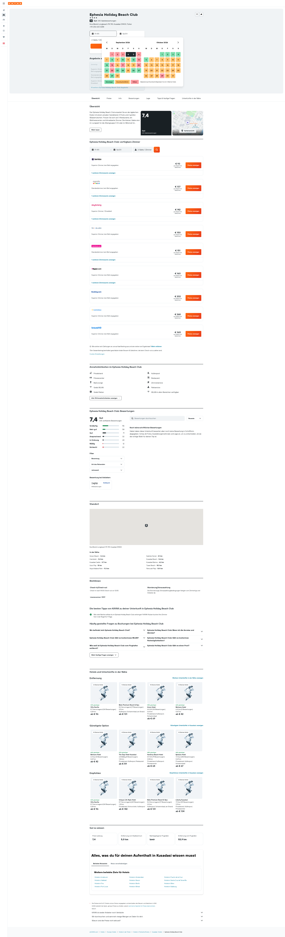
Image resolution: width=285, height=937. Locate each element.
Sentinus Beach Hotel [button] (155, 755)
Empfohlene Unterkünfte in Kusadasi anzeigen (186, 773)
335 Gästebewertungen (107, 21)
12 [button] (133, 60)
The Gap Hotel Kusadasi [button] (127, 755)
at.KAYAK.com (94, 932)
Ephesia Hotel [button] (181, 755)
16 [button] (117, 65)
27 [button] (139, 70)
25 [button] (128, 70)
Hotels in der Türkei (125, 932)
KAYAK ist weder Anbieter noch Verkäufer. (108, 912)
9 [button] (117, 60)
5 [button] (133, 54)
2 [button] (117, 54)
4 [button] (128, 54)
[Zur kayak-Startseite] (15, 3)
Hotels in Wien (169, 883)
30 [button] (117, 76)
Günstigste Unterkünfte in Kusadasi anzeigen (186, 725)
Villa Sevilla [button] (95, 707)
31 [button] (173, 76)
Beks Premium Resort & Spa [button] (129, 705)
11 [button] (128, 60)
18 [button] (128, 65)
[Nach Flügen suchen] (4, 10)
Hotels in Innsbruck (101, 877)
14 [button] (107, 65)
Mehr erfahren (156, 346)
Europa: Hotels (111, 932)
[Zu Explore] (4, 26)
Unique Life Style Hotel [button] (127, 800)
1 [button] (162, 54)
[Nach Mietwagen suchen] (4, 19)
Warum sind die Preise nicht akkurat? (106, 920)
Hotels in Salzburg (170, 887)
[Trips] (4, 37)
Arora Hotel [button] (151, 707)
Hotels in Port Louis (101, 887)
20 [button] (139, 65)
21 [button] (107, 70)
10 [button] (123, 60)
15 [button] (112, 65)
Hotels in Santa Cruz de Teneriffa (175, 880)
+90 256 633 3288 (97, 27)
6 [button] (138, 54)
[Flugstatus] (4, 30)
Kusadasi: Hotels (157, 932)
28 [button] (107, 76)
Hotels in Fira (99, 883)
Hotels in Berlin (134, 883)
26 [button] (133, 70)
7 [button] (106, 60)
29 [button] (112, 76)
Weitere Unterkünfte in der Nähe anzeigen (187, 678)
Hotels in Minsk (134, 887)
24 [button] (123, 70)
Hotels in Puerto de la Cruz (173, 877)
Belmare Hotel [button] (181, 707)
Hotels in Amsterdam (136, 877)
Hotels (103, 932)
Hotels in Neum (134, 880)
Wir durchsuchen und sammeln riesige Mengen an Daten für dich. (117, 916)
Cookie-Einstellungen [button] (97, 354)
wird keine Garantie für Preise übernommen (142, 906)
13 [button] (139, 60)
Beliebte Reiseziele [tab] (100, 864)
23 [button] (117, 70)
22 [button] (112, 70)
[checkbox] (101, 485)
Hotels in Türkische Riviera (141, 932)
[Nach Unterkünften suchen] (4, 15)
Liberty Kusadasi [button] (182, 800)
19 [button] (133, 65)
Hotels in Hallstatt (101, 880)
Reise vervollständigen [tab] (119, 864)
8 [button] (112, 60)
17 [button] (123, 65)
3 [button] (122, 54)
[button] (3, 3)
